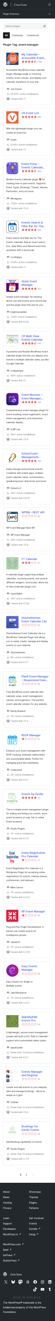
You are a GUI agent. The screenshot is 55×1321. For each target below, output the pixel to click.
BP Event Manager (33, 911)
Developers (9, 1228)
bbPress (9, 1255)
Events (33, 1223)
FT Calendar (29, 559)
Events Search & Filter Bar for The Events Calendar (33, 224)
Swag (33, 1234)
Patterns (34, 1208)
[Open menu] (50, 4)
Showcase (35, 1191)
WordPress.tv (12, 1234)
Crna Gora (16, 1274)
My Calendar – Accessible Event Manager (33, 56)
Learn (6, 1218)
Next (33, 1175)
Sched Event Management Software (30, 455)
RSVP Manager (31, 735)
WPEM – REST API (33, 512)
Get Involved (36, 1218)
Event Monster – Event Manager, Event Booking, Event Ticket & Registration (32, 396)
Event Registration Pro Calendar (33, 854)
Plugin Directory (11, 14)
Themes (33, 1197)
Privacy (7, 1208)
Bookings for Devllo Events (30, 1128)
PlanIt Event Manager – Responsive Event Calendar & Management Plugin (35, 678)
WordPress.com (13, 1244)
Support (7, 1223)
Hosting (7, 1202)
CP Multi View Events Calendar (32, 337)
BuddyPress (11, 1260)
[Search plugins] (44, 26)
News (6, 1197)
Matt (7, 1249)
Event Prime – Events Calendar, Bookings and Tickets (32, 165)
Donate (34, 1228)
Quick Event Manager (29, 283)
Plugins (33, 1202)
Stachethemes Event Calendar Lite (34, 619)
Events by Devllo (32, 794)
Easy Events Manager (29, 968)
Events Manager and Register (32, 1073)
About (6, 1191)
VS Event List (30, 113)
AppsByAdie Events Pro (29, 1018)
